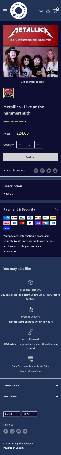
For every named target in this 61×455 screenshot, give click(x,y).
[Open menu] (5, 10)
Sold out (31, 157)
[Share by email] (55, 170)
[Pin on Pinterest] (42, 170)
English (9, 413)
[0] (55, 11)
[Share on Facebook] (36, 170)
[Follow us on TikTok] (25, 431)
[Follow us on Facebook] (5, 431)
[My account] (48, 10)
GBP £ (26, 413)
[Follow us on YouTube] (18, 431)
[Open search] (41, 10)
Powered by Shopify (13, 447)
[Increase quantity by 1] (38, 144)
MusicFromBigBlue (14, 121)
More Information (30, 371)
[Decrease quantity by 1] (20, 144)
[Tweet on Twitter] (48, 170)
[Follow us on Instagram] (12, 431)
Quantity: (8, 144)
